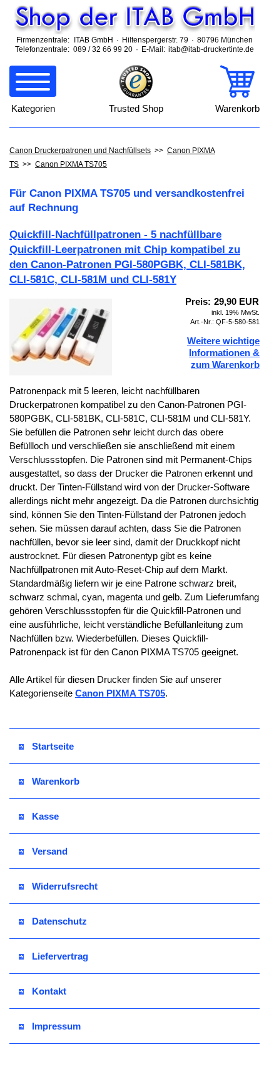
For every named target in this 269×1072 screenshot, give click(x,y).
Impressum (56, 1026)
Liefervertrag (60, 956)
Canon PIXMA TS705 (71, 164)
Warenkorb (55, 781)
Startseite (53, 746)
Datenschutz (59, 921)
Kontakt (49, 991)
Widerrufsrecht (65, 886)
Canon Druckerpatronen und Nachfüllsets (80, 150)
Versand (50, 851)
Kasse (45, 816)
